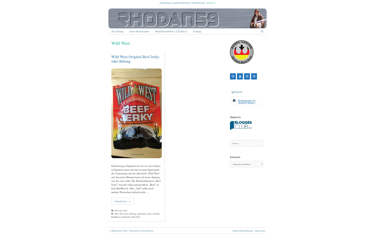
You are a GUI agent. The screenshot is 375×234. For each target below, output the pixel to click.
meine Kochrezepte (139, 31)
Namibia (156, 213)
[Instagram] (233, 76)
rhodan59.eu (211, 3)
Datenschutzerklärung (243, 230)
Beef (117, 213)
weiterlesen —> (122, 201)
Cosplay (197, 31)
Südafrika (126, 217)
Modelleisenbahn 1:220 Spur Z (171, 31)
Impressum (260, 230)
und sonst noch (121, 210)
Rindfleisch (116, 217)
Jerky (149, 213)
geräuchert (141, 213)
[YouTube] (240, 76)
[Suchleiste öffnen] (262, 31)
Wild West (135, 217)
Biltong (133, 213)
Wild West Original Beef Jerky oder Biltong (135, 59)
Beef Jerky (124, 213)
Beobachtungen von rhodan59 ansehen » (247, 101)
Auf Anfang (117, 31)
